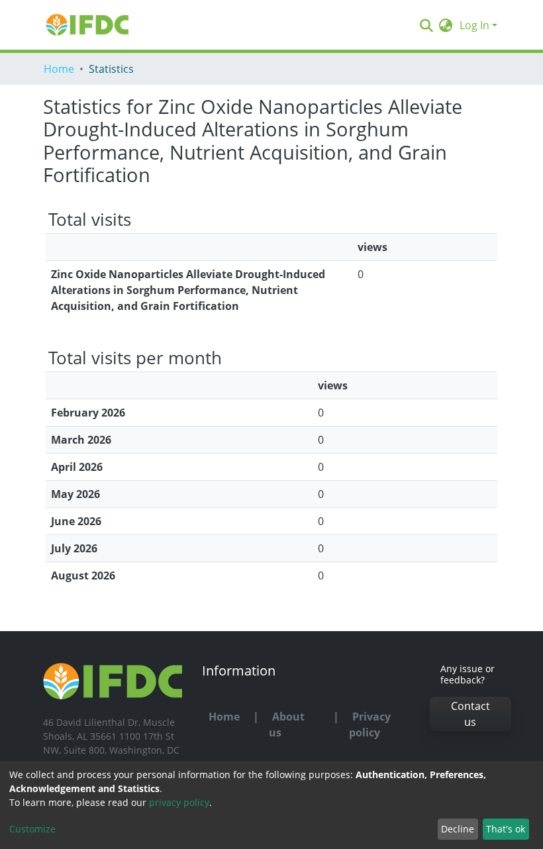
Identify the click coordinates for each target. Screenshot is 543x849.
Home (59, 69)
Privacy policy (370, 724)
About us (287, 724)
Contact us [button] (470, 714)
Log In (474, 25)
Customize (32, 829)
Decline (457, 829)
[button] (446, 25)
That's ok (505, 829)
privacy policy (179, 802)
